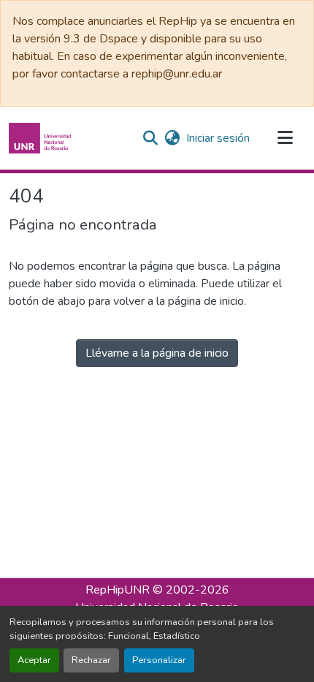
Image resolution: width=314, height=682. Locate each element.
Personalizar (159, 660)
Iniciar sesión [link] (218, 138)
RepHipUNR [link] (117, 590)
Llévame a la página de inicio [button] (157, 353)
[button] (41, 138)
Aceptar (34, 660)
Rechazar (91, 660)
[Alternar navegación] (284, 138)
